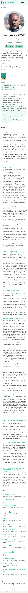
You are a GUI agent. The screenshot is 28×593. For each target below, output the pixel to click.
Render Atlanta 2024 (8, 494)
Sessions (4, 127)
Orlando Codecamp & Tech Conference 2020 (14, 570)
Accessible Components (9, 349)
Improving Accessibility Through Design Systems (14, 443)
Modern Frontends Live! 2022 (11, 534)
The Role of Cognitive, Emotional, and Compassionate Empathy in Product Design (13, 469)
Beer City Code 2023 (8, 505)
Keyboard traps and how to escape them (14, 371)
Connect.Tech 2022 (8, 539)
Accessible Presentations (10, 131)
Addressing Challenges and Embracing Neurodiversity (13, 291)
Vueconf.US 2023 (7, 518)
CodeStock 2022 (7, 552)
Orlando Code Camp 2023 (10, 529)
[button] (24, 2)
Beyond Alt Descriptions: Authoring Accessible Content (13, 166)
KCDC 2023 (6, 512)
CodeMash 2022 (7, 558)
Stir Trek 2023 (6, 525)
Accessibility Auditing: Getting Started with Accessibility (15, 207)
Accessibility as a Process (10, 251)
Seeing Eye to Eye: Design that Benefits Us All (14, 420)
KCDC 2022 (6, 545)
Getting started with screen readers (13, 395)
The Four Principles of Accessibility (12, 318)
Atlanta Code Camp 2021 (10, 563)
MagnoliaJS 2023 (7, 499)
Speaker (3, 7)
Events (3, 490)
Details (24, 591)
